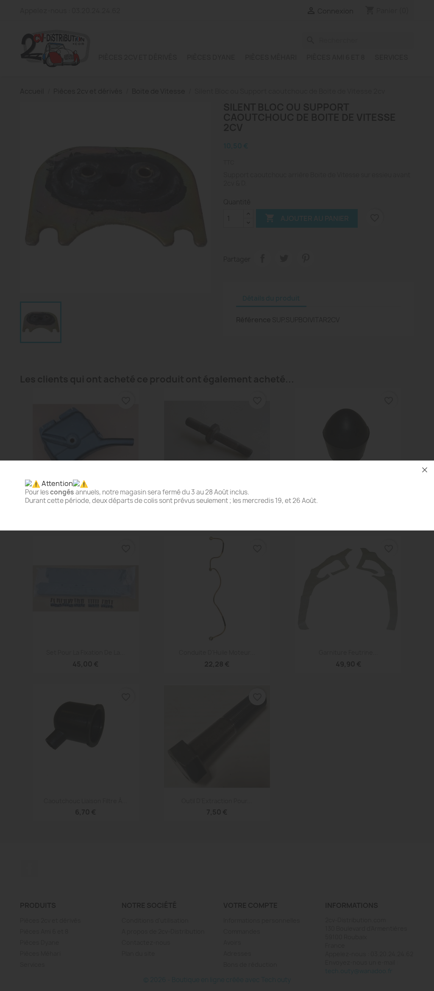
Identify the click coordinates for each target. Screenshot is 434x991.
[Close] (424, 470)
